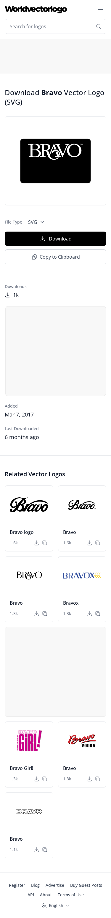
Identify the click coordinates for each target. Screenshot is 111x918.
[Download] (36, 542)
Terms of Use (71, 894)
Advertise (55, 885)
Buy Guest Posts (86, 885)
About (46, 894)
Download (60, 238)
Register (17, 885)
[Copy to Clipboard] (44, 542)
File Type (13, 222)
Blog (35, 885)
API (31, 894)
